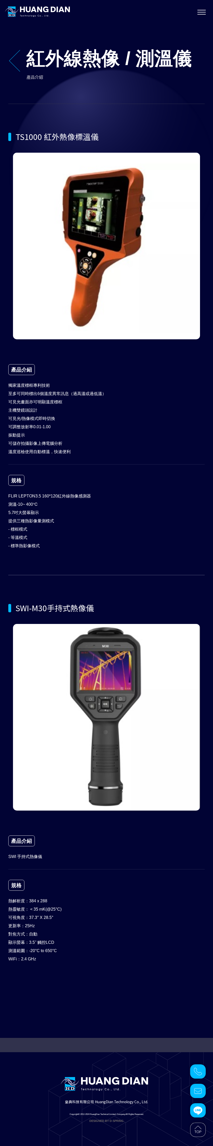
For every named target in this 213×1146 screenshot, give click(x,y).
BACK (20, 61)
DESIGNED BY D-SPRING (106, 1120)
